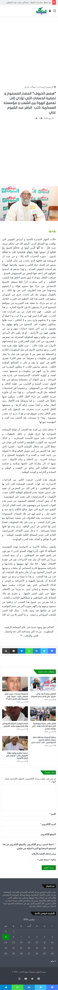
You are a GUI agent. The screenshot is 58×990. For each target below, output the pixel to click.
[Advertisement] (29, 48)
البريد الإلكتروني (48, 824)
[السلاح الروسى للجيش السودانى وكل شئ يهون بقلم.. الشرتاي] (15, 713)
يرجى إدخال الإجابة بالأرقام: (43, 854)
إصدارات (41, 87)
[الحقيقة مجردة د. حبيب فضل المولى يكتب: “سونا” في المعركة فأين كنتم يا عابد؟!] (15, 684)
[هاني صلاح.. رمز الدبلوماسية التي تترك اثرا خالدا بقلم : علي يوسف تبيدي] (43, 713)
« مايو (53, 961)
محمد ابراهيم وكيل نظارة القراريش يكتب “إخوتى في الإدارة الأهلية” (17, 755)
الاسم (53, 814)
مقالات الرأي (30, 87)
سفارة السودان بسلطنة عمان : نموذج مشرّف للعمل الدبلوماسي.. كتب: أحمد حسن (43, 739)
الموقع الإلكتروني (48, 834)
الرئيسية (50, 87)
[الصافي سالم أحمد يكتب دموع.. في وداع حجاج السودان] (43, 684)
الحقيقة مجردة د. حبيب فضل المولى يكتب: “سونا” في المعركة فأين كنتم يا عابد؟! (16, 696)
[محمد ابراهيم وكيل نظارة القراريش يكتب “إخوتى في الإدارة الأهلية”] (15, 743)
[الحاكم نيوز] (41, 11)
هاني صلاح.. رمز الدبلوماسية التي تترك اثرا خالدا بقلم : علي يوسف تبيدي (44, 726)
